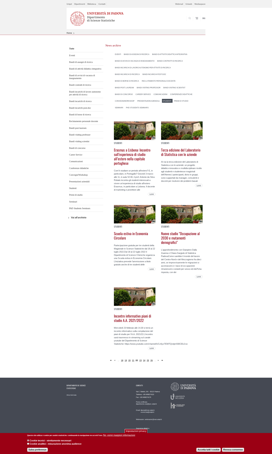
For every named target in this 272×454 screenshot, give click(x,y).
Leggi (151, 194)
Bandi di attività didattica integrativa (85, 69)
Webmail (179, 4)
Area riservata (71, 395)
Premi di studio (76, 195)
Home (69, 33)
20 (129, 360)
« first (111, 360)
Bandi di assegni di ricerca (81, 62)
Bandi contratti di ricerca (80, 85)
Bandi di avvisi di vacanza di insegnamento (82, 76)
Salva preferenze (37, 449)
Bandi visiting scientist (79, 141)
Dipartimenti (79, 4)
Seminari (73, 201)
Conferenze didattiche (79, 168)
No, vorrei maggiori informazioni (119, 435)
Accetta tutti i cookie (208, 449)
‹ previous (115, 360)
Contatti (101, 4)
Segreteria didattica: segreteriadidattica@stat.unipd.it (147, 431)
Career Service (75, 155)
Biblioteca (91, 4)
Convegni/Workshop (78, 175)
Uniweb (188, 4)
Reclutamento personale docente (83, 121)
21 (133, 360)
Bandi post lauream (77, 128)
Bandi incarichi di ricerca (80, 101)
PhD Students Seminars (79, 208)
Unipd (69, 4)
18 (122, 360)
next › (159, 360)
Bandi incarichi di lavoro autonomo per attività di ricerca (85, 93)
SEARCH (200, 22)
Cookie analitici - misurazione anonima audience (55, 444)
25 (148, 360)
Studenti (72, 188)
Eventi (72, 55)
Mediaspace (200, 4)
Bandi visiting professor (79, 135)
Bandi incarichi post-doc (80, 108)
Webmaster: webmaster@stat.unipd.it (149, 419)
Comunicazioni (76, 161)
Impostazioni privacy (136, 431)
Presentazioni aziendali (79, 181)
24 (144, 360)
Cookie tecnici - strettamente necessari (50, 440)
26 (151, 360)
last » (163, 360)
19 (126, 360)
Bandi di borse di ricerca (80, 114)
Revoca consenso (233, 449)
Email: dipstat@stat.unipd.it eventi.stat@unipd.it (145, 411)
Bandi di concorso (77, 148)
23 (140, 360)
